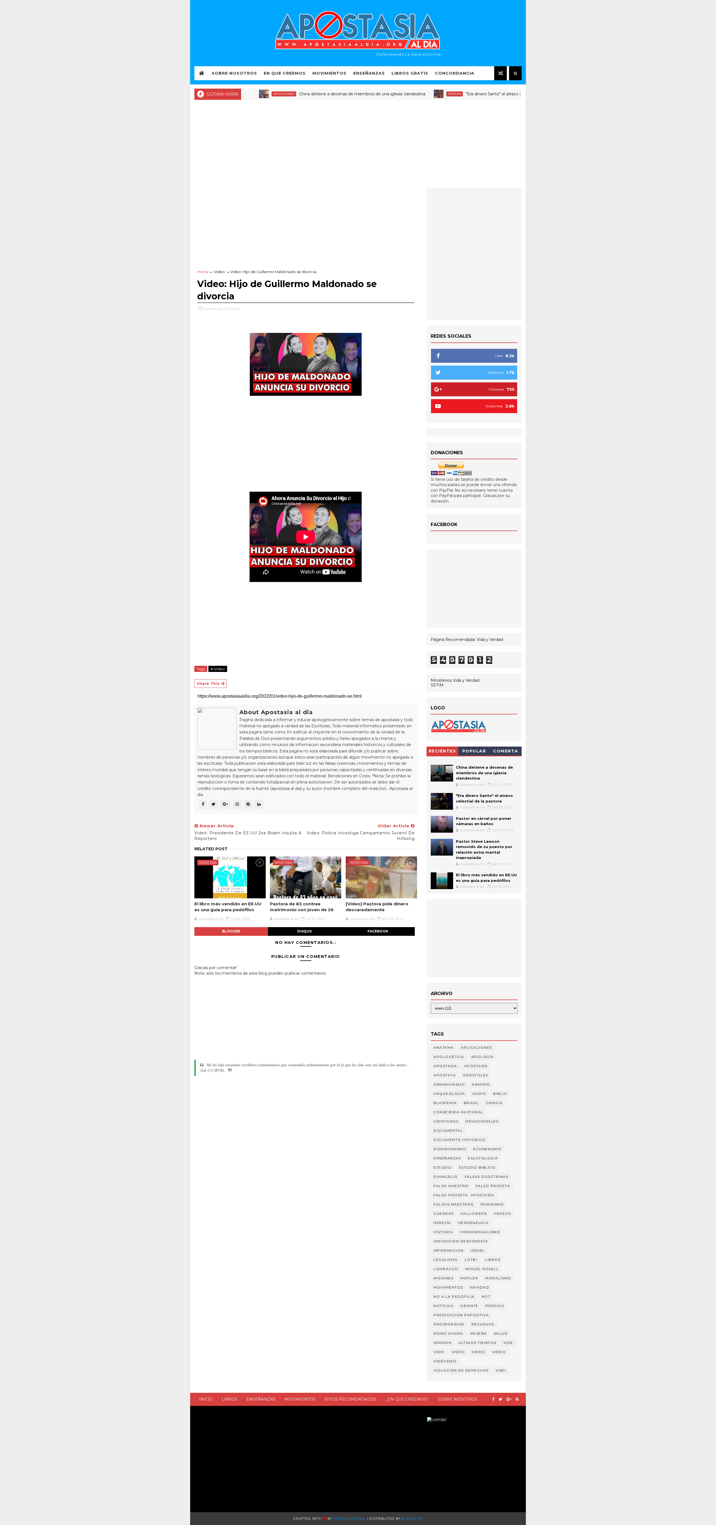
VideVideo (445, 1361)
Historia (443, 1232)
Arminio (481, 1084)
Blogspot (412, 1518)
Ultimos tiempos (477, 1343)
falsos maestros (454, 1204)
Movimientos (329, 73)
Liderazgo (446, 1269)
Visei (501, 1370)
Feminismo (492, 1204)
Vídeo (478, 1352)
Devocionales (481, 1121)
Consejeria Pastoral (458, 1112)
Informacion (449, 1250)
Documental (448, 1130)
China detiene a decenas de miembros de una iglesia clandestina (323, 93)
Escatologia (483, 1158)
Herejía (442, 1223)
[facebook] (493, 1399)
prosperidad (449, 1324)
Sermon (442, 1343)
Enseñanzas (369, 73)
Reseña (478, 1333)
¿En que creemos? (407, 1399)
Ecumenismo (487, 1149)
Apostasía (476, 1066)
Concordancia (454, 73)
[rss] (517, 1399)
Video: (499, 1352)
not (486, 1296)
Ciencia (494, 1103)
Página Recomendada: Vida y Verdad (467, 639)
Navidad (479, 1287)
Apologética (449, 1057)
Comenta (505, 751)
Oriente (469, 1306)
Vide (508, 1343)
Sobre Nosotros (234, 73)
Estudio (443, 1167)
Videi (439, 1352)
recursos (483, 1324)
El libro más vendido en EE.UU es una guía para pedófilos (228, 906)
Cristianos (446, 1121)
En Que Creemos (285, 73)
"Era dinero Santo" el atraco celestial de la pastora (474, 93)
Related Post (211, 848)
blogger (231, 931)
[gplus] (509, 1399)
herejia (503, 1213)
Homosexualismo (480, 1232)
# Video (218, 669)
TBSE (421, 1419)
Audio (479, 1093)
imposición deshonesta (461, 1241)
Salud (501, 1333)
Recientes (442, 751)
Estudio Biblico (477, 1167)
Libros (229, 1399)
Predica (495, 1306)
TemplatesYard (349, 1518)
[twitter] (500, 1399)
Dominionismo (450, 1149)
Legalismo (446, 1260)
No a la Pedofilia (454, 1296)
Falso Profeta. (494, 1186)
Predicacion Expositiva (461, 1315)
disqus (304, 931)
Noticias (415, 94)
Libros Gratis (410, 73)
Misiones (443, 1278)
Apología (482, 1057)
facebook (378, 931)
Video (219, 271)
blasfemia (445, 1103)
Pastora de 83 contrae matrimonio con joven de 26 (302, 906)
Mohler (469, 1278)
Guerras (444, 1213)
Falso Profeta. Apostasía (464, 1195)
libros (492, 1260)
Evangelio (446, 1176)
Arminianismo (449, 1084)
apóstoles (475, 1075)
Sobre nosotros (457, 1399)
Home (203, 271)
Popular (474, 751)
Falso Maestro (451, 1186)
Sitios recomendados (350, 1399)
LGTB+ (471, 1260)
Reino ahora (448, 1333)
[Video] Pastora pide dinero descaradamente (377, 906)
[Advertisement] (358, 143)
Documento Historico (460, 1140)
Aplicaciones (245, 94)
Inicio (206, 1399)
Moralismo (498, 1278)
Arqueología (449, 1093)
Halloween (474, 1213)
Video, (234, 308)
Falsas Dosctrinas (486, 1176)
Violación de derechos (461, 1370)
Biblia (500, 1093)
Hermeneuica (473, 1223)
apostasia (208, 863)
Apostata (445, 1075)
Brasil (471, 1103)
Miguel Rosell (482, 1269)
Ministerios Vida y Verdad (455, 680)
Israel (478, 1250)
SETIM (437, 685)
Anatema (444, 1047)
